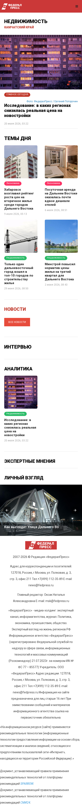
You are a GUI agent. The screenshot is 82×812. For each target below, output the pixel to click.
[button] (7, 510)
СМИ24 (25, 802)
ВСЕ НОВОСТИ (17, 322)
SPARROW (26, 783)
